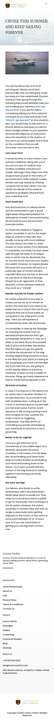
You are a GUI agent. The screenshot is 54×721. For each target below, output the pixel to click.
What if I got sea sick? (18, 120)
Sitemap (7, 647)
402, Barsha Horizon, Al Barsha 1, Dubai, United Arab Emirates (26, 671)
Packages (8, 625)
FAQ (5, 595)
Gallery (6, 630)
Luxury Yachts (10, 621)
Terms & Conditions (13, 604)
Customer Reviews (12, 639)
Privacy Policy (9, 600)
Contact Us (8, 608)
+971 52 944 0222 (11, 660)
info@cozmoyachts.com (15, 665)
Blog (5, 643)
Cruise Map (8, 634)
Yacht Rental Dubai (12, 586)
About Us (7, 591)
